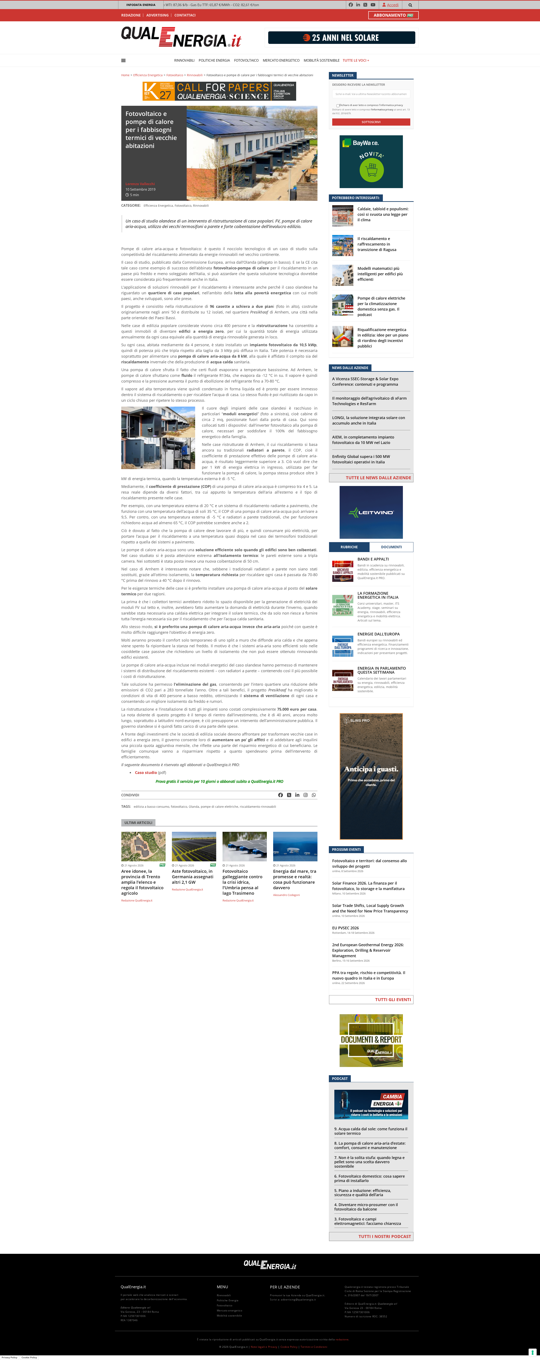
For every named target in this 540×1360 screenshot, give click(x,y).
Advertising (157, 15)
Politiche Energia (214, 60)
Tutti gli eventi (393, 999)
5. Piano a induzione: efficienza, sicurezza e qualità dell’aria (362, 1192)
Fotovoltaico (246, 60)
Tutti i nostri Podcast (385, 1236)
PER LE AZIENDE (285, 1286)
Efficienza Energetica (148, 75)
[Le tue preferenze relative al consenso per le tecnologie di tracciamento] (533, 1353)
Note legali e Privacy (264, 1347)
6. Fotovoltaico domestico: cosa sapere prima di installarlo (369, 1178)
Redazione (131, 15)
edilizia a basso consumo (151, 807)
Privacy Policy (9, 1357)
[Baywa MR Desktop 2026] (371, 161)
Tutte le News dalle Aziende (378, 477)
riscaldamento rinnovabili (258, 807)
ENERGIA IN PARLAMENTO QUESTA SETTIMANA (382, 670)
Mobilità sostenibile (322, 60)
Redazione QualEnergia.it (137, 900)
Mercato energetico (281, 60)
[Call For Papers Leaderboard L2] (219, 91)
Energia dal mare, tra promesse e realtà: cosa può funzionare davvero (294, 879)
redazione (342, 1339)
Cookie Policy (289, 1347)
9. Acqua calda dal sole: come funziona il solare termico (370, 1131)
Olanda (194, 807)
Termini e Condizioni (314, 1347)
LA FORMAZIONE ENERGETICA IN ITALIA (378, 595)
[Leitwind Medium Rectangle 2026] (371, 512)
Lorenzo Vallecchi (140, 184)
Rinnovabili (184, 60)
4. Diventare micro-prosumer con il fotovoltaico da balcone (366, 1207)
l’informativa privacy (382, 109)
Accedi (393, 4)
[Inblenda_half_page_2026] (371, 776)
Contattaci (185, 15)
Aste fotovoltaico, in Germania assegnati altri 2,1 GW (192, 877)
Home (125, 75)
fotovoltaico (179, 807)
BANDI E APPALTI (373, 559)
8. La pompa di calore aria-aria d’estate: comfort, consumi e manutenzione (370, 1145)
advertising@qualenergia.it (298, 1299)
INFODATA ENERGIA (140, 5)
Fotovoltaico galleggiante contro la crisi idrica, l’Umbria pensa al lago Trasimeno (242, 882)
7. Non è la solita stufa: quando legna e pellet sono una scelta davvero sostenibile (369, 1162)
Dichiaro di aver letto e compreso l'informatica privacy (371, 105)
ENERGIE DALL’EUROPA (379, 634)
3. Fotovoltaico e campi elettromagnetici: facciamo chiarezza (367, 1221)
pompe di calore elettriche (219, 807)
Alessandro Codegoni (286, 895)
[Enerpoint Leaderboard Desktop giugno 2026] (341, 37)
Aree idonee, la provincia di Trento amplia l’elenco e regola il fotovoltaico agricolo (142, 882)
